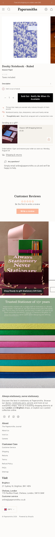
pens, (24, 403)
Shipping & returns (14, 155)
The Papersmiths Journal (11, 426)
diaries (8, 403)
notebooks (16, 403)
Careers (5, 439)
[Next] (52, 3)
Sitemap (5, 472)
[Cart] (51, 9)
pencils (30, 403)
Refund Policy (7, 464)
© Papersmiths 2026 (9, 517)
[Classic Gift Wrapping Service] (9, 134)
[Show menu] (3, 9)
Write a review (27, 211)
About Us (5, 430)
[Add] (49, 139)
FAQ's (4, 468)
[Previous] (3, 3)
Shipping (5, 452)
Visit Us (5, 435)
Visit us (28, 312)
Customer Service (9, 447)
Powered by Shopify (26, 517)
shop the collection (11, 315)
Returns (5, 456)
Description (6, 84)
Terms (4, 460)
